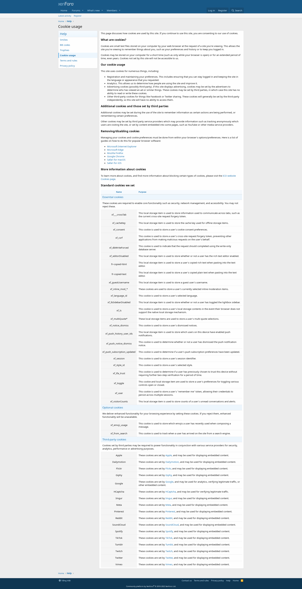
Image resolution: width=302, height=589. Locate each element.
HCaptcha (170, 491)
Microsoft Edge (115, 149)
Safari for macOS (116, 159)
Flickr (168, 468)
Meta (168, 504)
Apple (168, 455)
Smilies (64, 39)
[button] (83, 10)
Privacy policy (67, 65)
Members (112, 10)
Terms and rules (68, 60)
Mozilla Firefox (115, 153)
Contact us (187, 580)
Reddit (168, 518)
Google (169, 481)
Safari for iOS (114, 162)
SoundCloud (172, 524)
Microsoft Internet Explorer (122, 146)
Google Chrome (115, 156)
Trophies (64, 50)
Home (64, 10)
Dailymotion (172, 461)
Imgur (168, 498)
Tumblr (169, 544)
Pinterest (170, 511)
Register (77, 15)
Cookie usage (68, 55)
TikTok (168, 537)
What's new (93, 10)
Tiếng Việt (66, 580)
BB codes (65, 44)
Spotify (169, 531)
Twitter (169, 557)
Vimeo (168, 564)
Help (228, 580)
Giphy (168, 475)
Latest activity (64, 15)
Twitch (169, 551)
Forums (76, 10)
